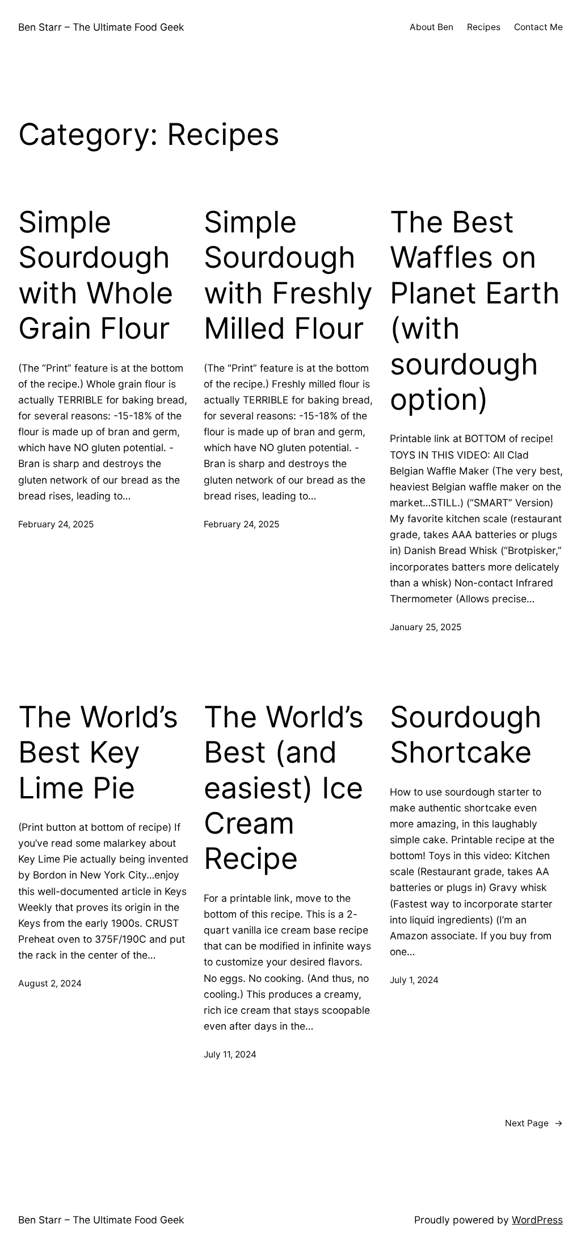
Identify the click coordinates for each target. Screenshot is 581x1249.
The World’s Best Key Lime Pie (98, 753)
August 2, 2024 (50, 983)
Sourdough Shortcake (466, 735)
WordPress (537, 1220)
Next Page (534, 1123)
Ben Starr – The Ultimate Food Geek (101, 27)
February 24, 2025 (56, 524)
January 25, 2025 (425, 627)
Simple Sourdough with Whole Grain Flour (95, 275)
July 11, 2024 (230, 1054)
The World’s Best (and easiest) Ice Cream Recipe (284, 788)
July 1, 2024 (414, 980)
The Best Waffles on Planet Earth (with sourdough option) (475, 311)
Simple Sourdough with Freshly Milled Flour (288, 275)
